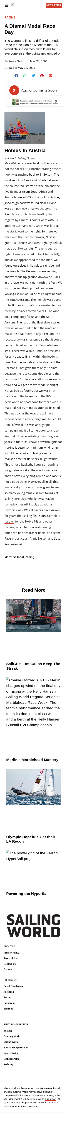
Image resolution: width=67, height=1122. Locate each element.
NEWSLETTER (53, 5)
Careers (8, 969)
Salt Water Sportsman (16, 1047)
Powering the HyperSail (27, 893)
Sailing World (11, 1042)
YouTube (8, 1008)
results (9, 521)
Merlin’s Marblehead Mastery (32, 760)
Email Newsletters (13, 986)
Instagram (9, 1003)
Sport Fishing (11, 1053)
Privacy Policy (11, 952)
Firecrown (50, 1098)
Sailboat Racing (23, 557)
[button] (16, 76)
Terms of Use (11, 958)
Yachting (8, 1064)
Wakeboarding (11, 1058)
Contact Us (10, 964)
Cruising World (12, 1036)
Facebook (9, 991)
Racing (10, 17)
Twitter (7, 997)
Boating (8, 1030)
